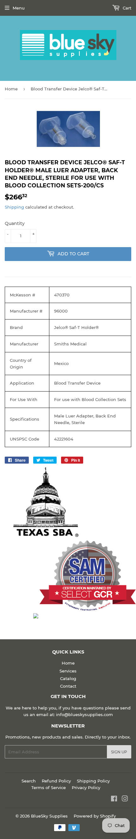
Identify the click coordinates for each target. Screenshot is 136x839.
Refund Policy (56, 780)
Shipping (14, 207)
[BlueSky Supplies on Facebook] (114, 799)
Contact (68, 686)
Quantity (15, 223)
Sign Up (119, 752)
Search (29, 780)
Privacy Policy (86, 787)
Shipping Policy (93, 780)
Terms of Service (48, 787)
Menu (19, 7)
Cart (126, 7)
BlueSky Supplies (49, 815)
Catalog (68, 678)
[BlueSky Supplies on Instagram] (125, 799)
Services (68, 670)
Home (11, 88)
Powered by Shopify (95, 815)
